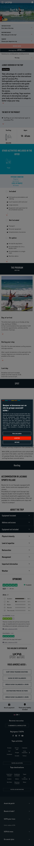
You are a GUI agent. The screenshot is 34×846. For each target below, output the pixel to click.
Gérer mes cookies (17, 433)
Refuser (17, 442)
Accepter (17, 438)
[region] (17, 423)
